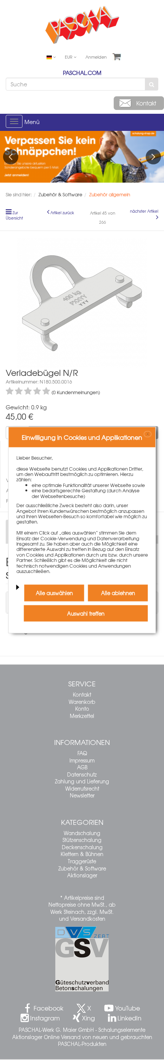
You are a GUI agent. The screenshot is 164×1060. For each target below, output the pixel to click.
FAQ (82, 753)
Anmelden (96, 57)
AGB (82, 767)
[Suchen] (151, 84)
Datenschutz (82, 774)
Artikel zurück (62, 212)
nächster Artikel (144, 211)
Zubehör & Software (82, 868)
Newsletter (82, 795)
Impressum (82, 760)
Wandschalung (82, 833)
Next (153, 156)
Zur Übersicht (14, 215)
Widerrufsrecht (82, 788)
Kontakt (82, 694)
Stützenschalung (82, 840)
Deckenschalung (82, 847)
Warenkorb (82, 701)
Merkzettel (82, 715)
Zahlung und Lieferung (82, 781)
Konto (82, 708)
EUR (69, 57)
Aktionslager (82, 875)
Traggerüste (82, 861)
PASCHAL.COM (82, 72)
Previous (10, 156)
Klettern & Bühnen (82, 854)
